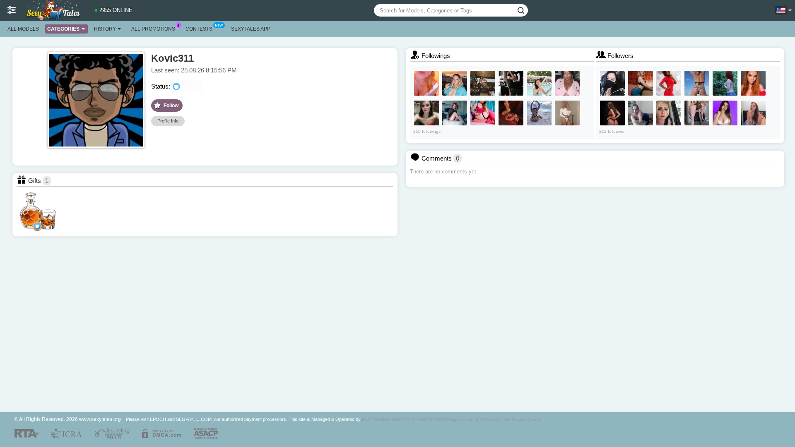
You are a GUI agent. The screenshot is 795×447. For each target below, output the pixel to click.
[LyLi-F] (612, 83)
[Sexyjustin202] (668, 83)
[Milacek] (483, 113)
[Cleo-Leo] (725, 113)
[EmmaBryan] (640, 83)
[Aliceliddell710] (697, 83)
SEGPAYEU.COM (194, 419)
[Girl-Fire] (725, 83)
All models (23, 29)
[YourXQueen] (640, 113)
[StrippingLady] (612, 113)
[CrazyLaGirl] (753, 83)
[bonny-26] (753, 113)
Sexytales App (250, 29)
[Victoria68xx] (668, 113)
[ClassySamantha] (511, 113)
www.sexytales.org (100, 419)
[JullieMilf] (539, 83)
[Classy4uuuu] (567, 113)
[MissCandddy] (567, 83)
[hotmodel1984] (426, 113)
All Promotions (153, 29)
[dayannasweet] (454, 113)
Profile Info (167, 120)
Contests (199, 29)
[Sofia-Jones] (539, 113)
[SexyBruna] (426, 83)
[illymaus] (483, 83)
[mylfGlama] (697, 113)
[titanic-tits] (454, 83)
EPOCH (158, 419)
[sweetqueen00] (511, 83)
